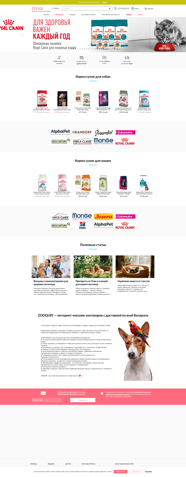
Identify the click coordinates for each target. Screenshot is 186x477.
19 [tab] (110, 49)
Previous (24, 36)
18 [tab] (108, 49)
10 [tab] (91, 49)
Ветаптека (59, 14)
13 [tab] (97, 49)
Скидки (129, 14)
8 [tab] (86, 49)
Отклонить (136, 471)
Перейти (104, 2)
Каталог (46, 14)
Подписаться (83, 400)
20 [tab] (112, 49)
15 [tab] (102, 49)
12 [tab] (95, 49)
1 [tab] (71, 49)
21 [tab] (114, 49)
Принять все (120, 471)
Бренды (72, 14)
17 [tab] (106, 49)
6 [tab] (82, 49)
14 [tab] (99, 49)
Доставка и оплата (88, 14)
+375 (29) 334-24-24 (123, 8)
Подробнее (148, 471)
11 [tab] (93, 49)
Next (166, 36)
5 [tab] (80, 49)
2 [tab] (74, 49)
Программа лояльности (111, 14)
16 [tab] (104, 49)
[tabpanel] (93, 34)
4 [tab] (78, 49)
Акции (140, 14)
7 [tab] (84, 49)
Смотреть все (93, 81)
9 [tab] (89, 49)
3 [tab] (76, 49)
